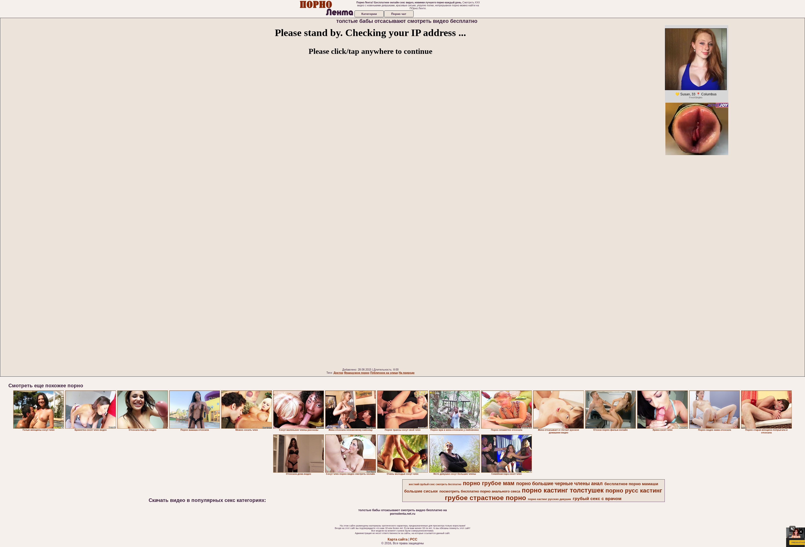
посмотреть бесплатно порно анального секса (479, 491)
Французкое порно (356, 372)
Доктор (338, 372)
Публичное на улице (384, 372)
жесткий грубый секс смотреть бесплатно (435, 484)
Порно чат (398, 14)
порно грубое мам (488, 483)
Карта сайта (398, 539)
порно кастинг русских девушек (549, 499)
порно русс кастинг (633, 490)
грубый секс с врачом (597, 498)
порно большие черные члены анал (559, 483)
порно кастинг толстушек (563, 490)
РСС (413, 539)
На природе (406, 372)
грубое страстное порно (485, 498)
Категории (369, 14)
